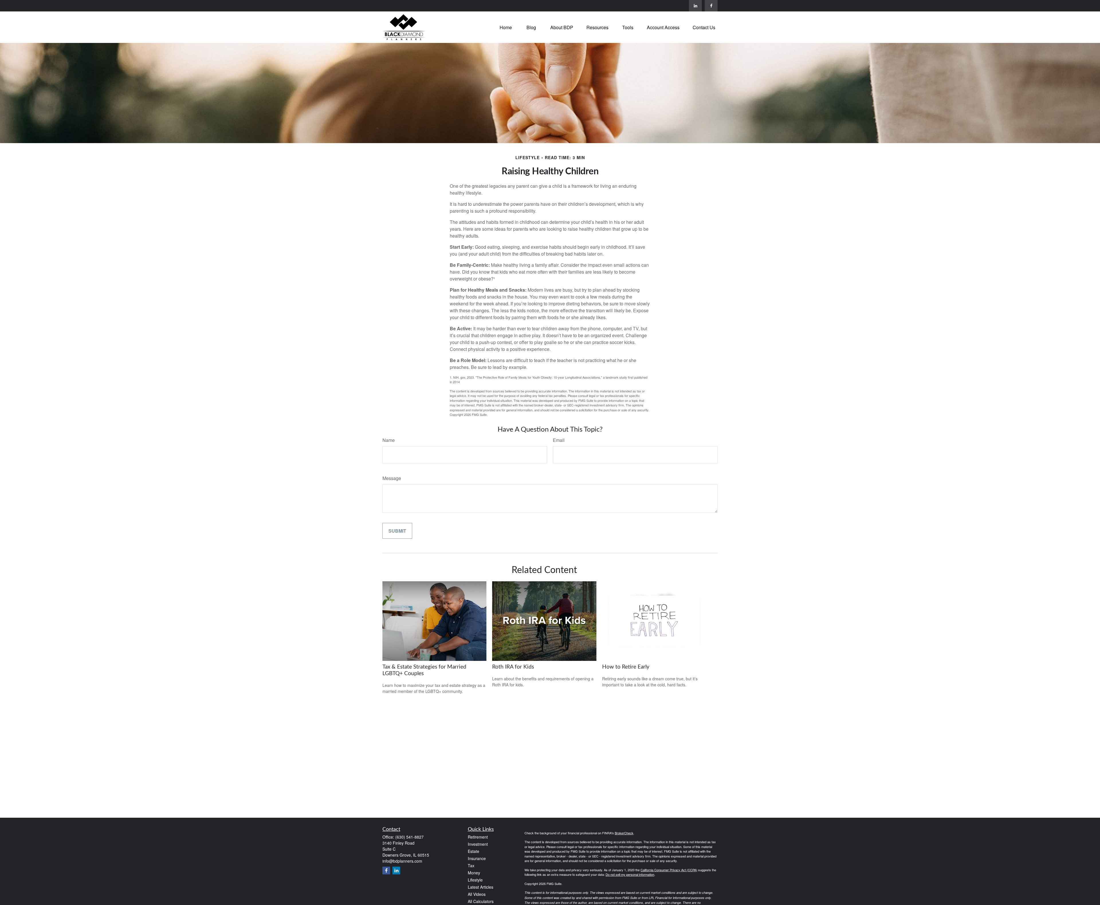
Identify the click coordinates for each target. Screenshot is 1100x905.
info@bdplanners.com (402, 861)
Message (391, 478)
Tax (471, 865)
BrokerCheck (624, 833)
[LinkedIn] (695, 5)
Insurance (477, 858)
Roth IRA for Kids (513, 667)
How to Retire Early (625, 667)
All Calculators (481, 901)
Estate (473, 851)
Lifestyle (475, 880)
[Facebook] (711, 5)
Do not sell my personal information (630, 874)
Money (474, 873)
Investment (478, 844)
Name (388, 440)
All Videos (477, 894)
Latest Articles (480, 887)
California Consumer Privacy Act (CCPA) (669, 870)
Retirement (478, 837)
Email (559, 440)
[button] (505, 27)
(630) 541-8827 (409, 837)
